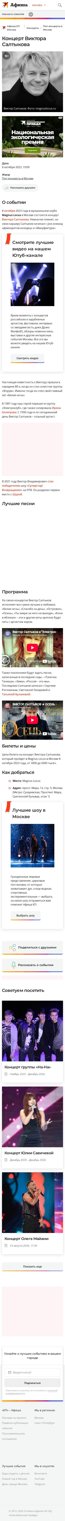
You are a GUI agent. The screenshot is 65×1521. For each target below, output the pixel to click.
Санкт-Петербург (44, 1422)
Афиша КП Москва (13, 28)
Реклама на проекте (14, 1417)
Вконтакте (40, 1473)
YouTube (39, 1478)
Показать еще (32, 1266)
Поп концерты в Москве (52, 28)
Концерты (32, 28)
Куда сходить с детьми (16, 1473)
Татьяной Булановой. (16, 694)
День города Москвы (15, 1484)
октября (9, 211)
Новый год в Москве (14, 1478)
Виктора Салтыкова (15, 219)
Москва (39, 1417)
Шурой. (17, 494)
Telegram (39, 1484)
